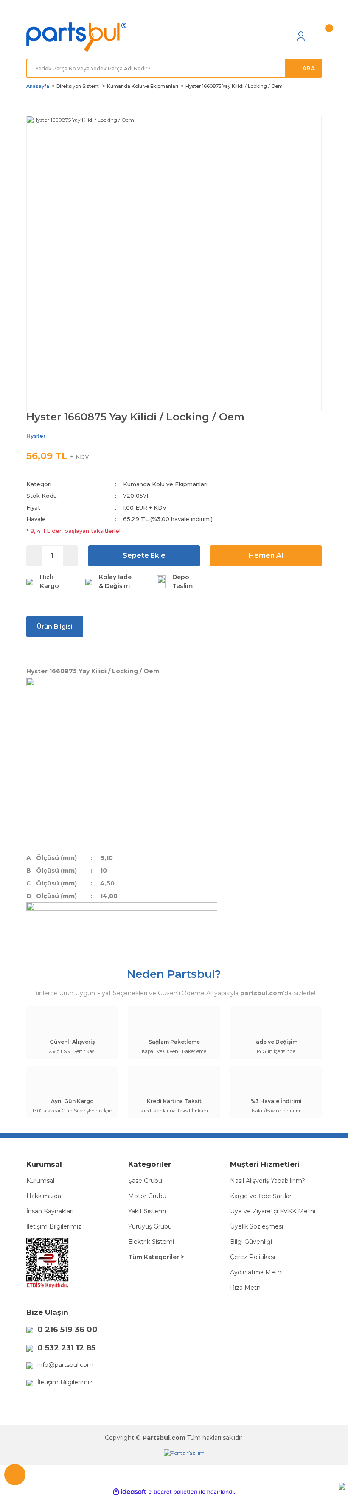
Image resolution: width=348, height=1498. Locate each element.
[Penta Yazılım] (184, 1453)
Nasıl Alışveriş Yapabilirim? (267, 1180)
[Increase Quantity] (70, 556)
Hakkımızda (43, 1196)
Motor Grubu (147, 1196)
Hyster (36, 435)
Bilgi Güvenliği (251, 1242)
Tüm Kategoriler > (156, 1257)
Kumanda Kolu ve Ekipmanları (165, 484)
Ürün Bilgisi (55, 626)
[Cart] (317, 36)
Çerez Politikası (252, 1257)
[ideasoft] (129, 1492)
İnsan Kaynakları (49, 1211)
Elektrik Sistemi (151, 1242)
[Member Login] (301, 36)
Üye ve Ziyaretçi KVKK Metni (272, 1211)
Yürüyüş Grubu (150, 1226)
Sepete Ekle (144, 556)
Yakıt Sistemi (147, 1211)
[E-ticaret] (173, 1492)
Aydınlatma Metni (256, 1272)
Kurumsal (40, 1180)
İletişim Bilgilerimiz (53, 1226)
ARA (308, 68)
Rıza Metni (246, 1287)
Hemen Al (266, 556)
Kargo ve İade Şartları (261, 1196)
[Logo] (76, 37)
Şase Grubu (145, 1180)
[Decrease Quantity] (34, 556)
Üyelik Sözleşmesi (256, 1226)
